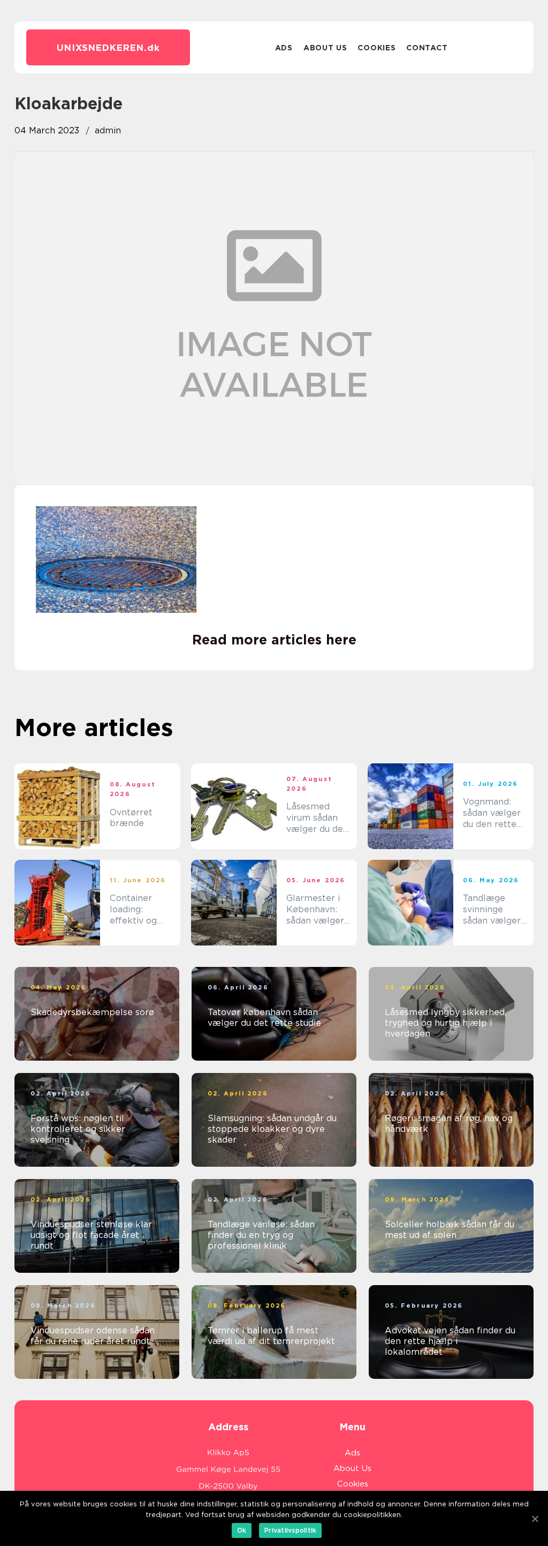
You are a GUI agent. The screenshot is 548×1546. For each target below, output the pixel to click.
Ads (284, 47)
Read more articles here (274, 640)
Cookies (376, 47)
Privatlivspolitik (290, 1530)
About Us (325, 47)
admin (108, 130)
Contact (426, 47)
